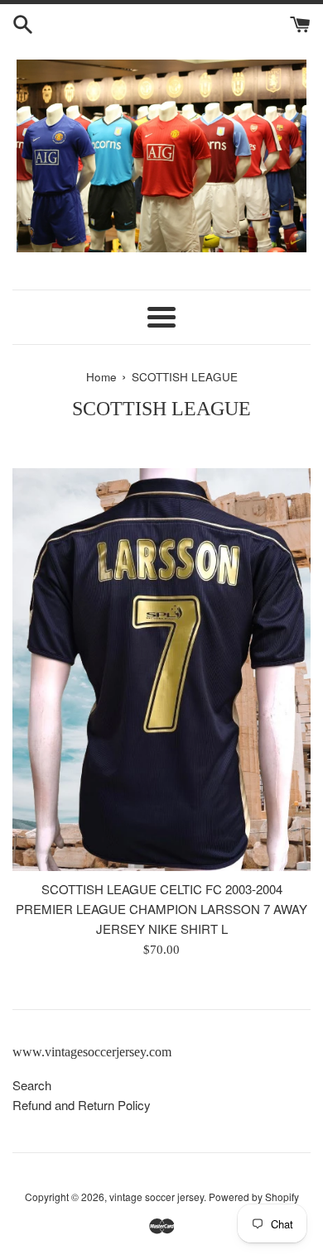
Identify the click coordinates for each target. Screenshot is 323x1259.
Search (31, 1085)
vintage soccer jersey (156, 1197)
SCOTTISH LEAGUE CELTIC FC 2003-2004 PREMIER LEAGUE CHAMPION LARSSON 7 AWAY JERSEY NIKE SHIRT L (161, 908)
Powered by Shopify (254, 1197)
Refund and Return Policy (81, 1104)
